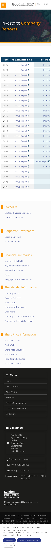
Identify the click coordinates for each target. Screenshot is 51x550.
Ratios (7, 275)
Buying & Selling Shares (15, 307)
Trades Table (10, 345)
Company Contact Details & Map (19, 316)
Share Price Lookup (13, 363)
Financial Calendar (13, 298)
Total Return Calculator (15, 359)
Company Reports (13, 293)
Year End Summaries (14, 270)
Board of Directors (13, 237)
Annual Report (21, 65)
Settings (9, 545)
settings (30, 535)
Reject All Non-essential (29, 540)
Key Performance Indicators (17, 265)
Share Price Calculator (14, 349)
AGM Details (10, 302)
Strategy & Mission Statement (18, 213)
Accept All (9, 540)
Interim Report (41, 161)
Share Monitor (11, 354)
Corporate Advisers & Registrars (19, 321)
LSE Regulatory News (14, 217)
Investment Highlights (14, 261)
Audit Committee (12, 241)
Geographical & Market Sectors (18, 279)
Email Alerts (10, 311)
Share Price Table (12, 340)
